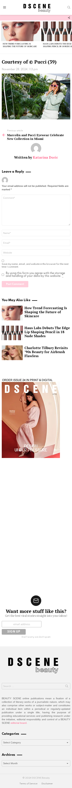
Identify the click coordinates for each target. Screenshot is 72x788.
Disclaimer (47, 784)
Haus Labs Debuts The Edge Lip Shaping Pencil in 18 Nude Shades (47, 332)
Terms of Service (28, 784)
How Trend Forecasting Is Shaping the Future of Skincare (20, 45)
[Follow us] (68, 17)
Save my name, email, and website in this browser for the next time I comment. (35, 265)
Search (66, 687)
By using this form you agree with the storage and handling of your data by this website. (35, 274)
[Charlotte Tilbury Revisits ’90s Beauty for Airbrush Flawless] (12, 352)
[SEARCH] (68, 7)
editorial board (19, 722)
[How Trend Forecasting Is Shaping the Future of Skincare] (20, 31)
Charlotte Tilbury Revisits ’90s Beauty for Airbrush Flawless (46, 352)
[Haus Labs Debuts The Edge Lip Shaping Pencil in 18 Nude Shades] (12, 333)
